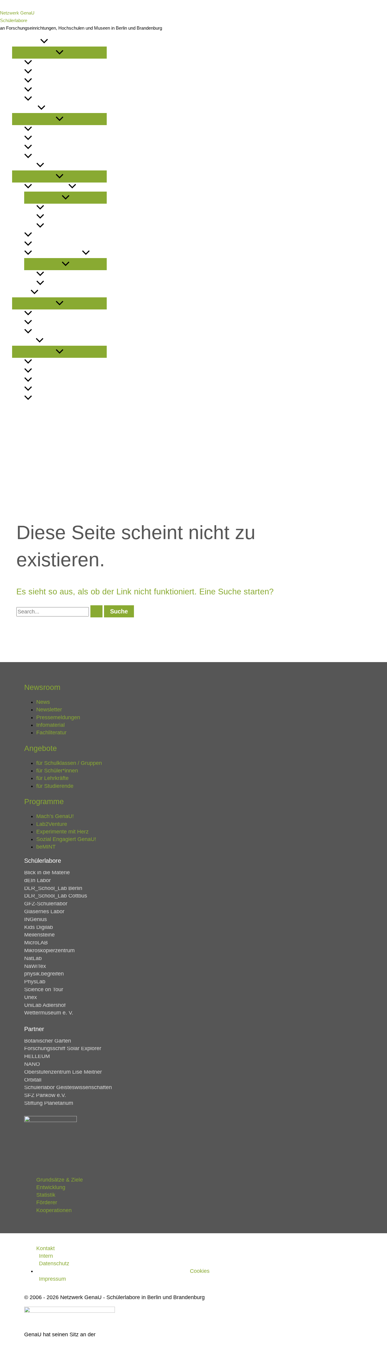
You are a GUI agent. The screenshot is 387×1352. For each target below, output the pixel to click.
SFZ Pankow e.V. (45, 1095)
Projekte (24, 165)
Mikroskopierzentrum (49, 950)
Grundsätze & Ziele (56, 362)
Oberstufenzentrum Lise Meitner (63, 1072)
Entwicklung (49, 371)
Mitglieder (46, 313)
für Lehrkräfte (52, 147)
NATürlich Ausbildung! (73, 217)
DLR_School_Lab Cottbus (55, 896)
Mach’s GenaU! (50, 186)
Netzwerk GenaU (17, 12)
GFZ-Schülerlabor (45, 904)
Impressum (52, 1279)
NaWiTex (35, 966)
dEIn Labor (37, 880)
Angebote (24, 108)
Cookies (200, 1271)
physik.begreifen (44, 974)
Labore (21, 292)
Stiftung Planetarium (48, 1103)
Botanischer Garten (47, 1041)
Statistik (43, 380)
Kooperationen (52, 398)
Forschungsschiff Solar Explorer (62, 1048)
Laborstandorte (53, 332)
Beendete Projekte (57, 253)
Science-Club (61, 226)
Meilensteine (39, 935)
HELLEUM (37, 1056)
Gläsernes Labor (44, 911)
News (39, 63)
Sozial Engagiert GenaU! (75, 274)
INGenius (35, 919)
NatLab (33, 958)
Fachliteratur (51, 732)
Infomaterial (48, 90)
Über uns (24, 341)
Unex (30, 997)
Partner (43, 322)
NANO (32, 1064)
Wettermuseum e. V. (48, 1013)
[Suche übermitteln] (96, 611)
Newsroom (26, 41)
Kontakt (22, 407)
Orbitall (32, 1080)
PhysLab (34, 981)
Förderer (45, 389)
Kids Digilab (38, 927)
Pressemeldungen (56, 81)
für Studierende (53, 156)
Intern (46, 1256)
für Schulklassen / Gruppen (68, 129)
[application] (44, 42)
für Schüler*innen (56, 138)
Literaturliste (50, 99)
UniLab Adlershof (45, 1005)
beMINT (52, 283)
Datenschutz (54, 1263)
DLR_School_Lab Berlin (53, 888)
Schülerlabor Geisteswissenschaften (68, 1087)
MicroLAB (36, 943)
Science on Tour (43, 989)
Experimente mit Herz (59, 244)
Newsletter (47, 72)
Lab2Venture (48, 235)
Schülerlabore (13, 20)
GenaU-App (57, 208)
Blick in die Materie (47, 872)
